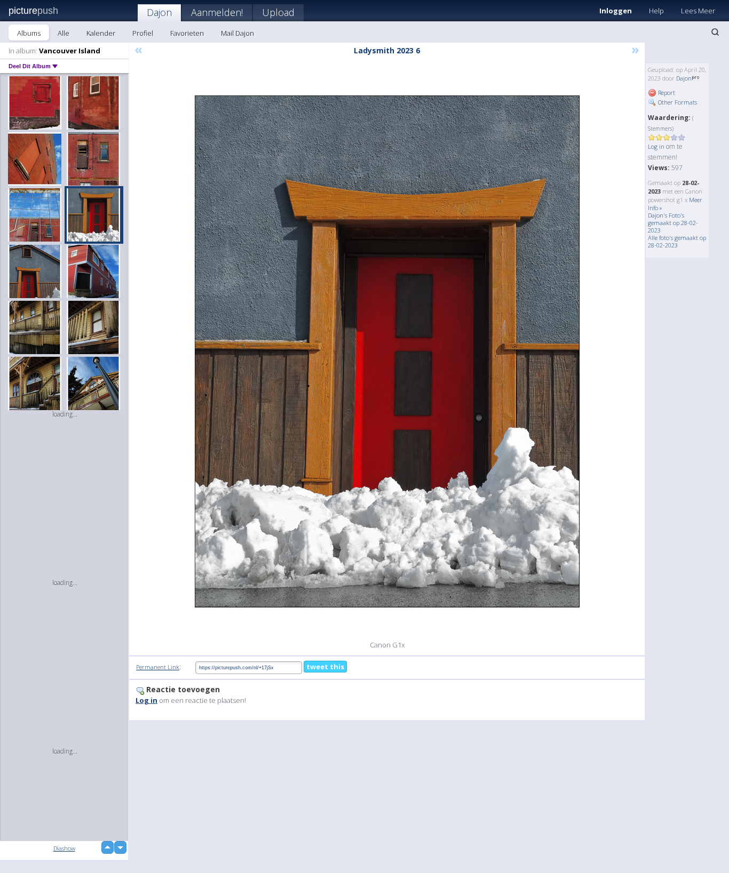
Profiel (142, 33)
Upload (278, 12)
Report (665, 93)
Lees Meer (698, 10)
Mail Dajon (237, 33)
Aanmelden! (217, 12)
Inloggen (615, 10)
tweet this (325, 666)
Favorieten (187, 33)
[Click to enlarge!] (387, 351)
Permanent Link (157, 667)
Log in (656, 146)
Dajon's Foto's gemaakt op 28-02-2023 (673, 222)
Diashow (64, 848)
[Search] (715, 32)
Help (656, 10)
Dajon (159, 12)
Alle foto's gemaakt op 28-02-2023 (677, 241)
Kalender (100, 33)
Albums (29, 33)
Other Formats (676, 102)
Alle (63, 33)
